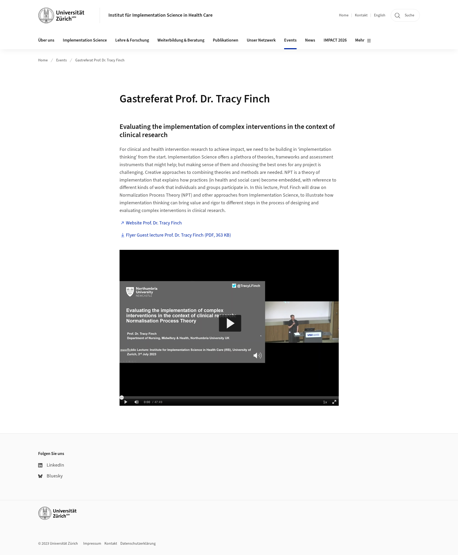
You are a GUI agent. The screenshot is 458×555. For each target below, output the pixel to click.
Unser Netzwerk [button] (261, 40)
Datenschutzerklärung (138, 543)
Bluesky (55, 476)
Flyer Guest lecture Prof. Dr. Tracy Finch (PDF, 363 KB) (178, 235)
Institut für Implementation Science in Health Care (160, 15)
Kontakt (361, 15)
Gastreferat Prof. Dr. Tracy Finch (100, 60)
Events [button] (290, 40)
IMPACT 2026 (335, 40)
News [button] (310, 40)
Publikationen (225, 40)
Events (61, 60)
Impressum (92, 543)
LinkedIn (55, 465)
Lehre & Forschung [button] (132, 40)
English (379, 15)
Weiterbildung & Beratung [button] (180, 40)
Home (344, 15)
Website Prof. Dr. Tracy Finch (154, 223)
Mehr (359, 40)
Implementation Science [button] (85, 40)
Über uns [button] (46, 40)
